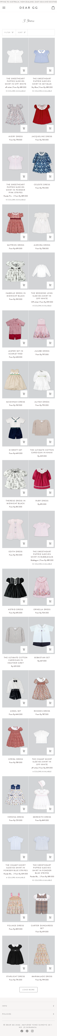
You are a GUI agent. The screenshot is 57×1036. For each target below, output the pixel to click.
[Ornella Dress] (42, 587)
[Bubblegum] (52, 772)
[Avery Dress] (15, 114)
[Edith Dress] (15, 529)
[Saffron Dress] (15, 223)
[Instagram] (32, 1031)
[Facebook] (22, 1031)
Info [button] (4, 1006)
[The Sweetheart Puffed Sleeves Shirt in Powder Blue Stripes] (42, 843)
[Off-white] (32, 306)
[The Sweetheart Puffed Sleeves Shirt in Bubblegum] (42, 529)
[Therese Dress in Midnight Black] (15, 478)
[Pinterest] (27, 1031)
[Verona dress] (15, 794)
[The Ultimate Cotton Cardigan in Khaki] (42, 427)
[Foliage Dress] (15, 903)
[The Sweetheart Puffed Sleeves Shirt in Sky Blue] (42, 56)
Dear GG (10, 1025)
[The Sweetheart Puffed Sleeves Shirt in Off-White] (15, 56)
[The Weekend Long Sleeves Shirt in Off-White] (42, 271)
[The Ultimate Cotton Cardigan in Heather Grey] (15, 635)
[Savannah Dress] (15, 379)
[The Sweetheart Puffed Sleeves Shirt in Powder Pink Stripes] (15, 162)
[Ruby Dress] (42, 478)
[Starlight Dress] (15, 954)
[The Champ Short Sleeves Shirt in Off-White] (42, 737)
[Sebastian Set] (42, 635)
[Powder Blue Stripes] (26, 91)
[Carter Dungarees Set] (42, 903)
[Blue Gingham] (52, 306)
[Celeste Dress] (42, 162)
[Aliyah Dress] (42, 379)
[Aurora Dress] (42, 223)
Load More (28, 989)
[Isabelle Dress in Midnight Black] (15, 271)
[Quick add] (23, 70)
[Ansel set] (15, 688)
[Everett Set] (15, 427)
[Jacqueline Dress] (42, 114)
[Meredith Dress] (42, 794)
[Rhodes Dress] (42, 688)
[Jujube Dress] (42, 329)
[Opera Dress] (15, 737)
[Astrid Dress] (15, 587)
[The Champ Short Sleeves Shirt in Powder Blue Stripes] (15, 843)
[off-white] (32, 772)
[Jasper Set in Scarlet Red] (15, 329)
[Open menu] (6, 8)
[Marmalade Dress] (42, 954)
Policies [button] (6, 1014)
